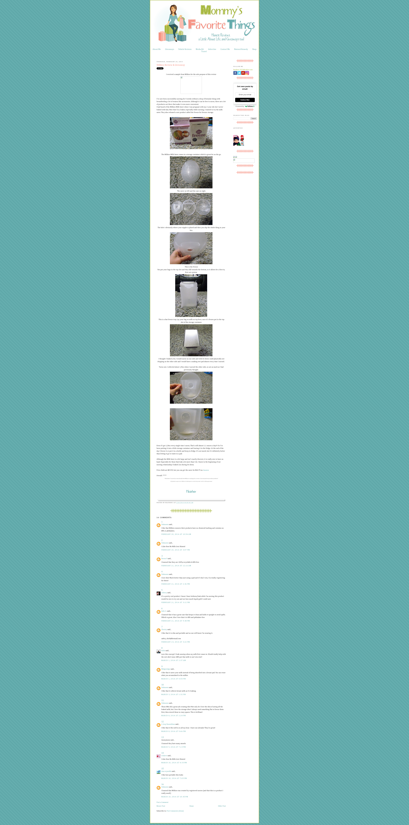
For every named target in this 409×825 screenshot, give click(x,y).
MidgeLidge (165, 669)
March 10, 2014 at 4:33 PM (174, 763)
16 (162, 784)
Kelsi (163, 651)
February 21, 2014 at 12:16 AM (176, 566)
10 (162, 685)
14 (162, 753)
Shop (254, 49)
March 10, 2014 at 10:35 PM (174, 797)
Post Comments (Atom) (175, 811)
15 (162, 769)
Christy (164, 629)
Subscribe (245, 100)
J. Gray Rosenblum (168, 724)
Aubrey (164, 593)
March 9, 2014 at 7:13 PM (173, 747)
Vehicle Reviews (185, 49)
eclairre (164, 756)
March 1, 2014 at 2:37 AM (173, 660)
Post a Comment (162, 802)
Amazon (206, 470)
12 (162, 722)
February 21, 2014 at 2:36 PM (175, 584)
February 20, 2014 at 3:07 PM (175, 550)
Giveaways (169, 49)
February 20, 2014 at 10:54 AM (176, 534)
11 (162, 700)
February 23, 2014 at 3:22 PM (175, 642)
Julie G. (164, 611)
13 (162, 737)
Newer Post (161, 806)
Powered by (240, 106)
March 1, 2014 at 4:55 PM (173, 679)
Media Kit (200, 49)
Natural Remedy (241, 49)
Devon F (164, 559)
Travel (204, 52)
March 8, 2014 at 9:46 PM (173, 731)
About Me (157, 49)
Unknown (164, 524)
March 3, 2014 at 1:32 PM (173, 694)
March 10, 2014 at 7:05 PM (174, 778)
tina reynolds (166, 771)
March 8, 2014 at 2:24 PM (173, 716)
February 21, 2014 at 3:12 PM (175, 602)
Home (191, 806)
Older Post (222, 806)
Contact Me (225, 49)
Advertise (212, 49)
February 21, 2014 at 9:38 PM (175, 621)
